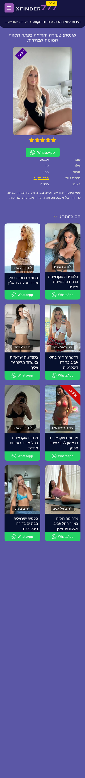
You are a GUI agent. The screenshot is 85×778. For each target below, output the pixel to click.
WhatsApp (46, 152)
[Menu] (9, 7)
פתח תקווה (41, 22)
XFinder (36, 8)
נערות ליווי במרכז (67, 22)
